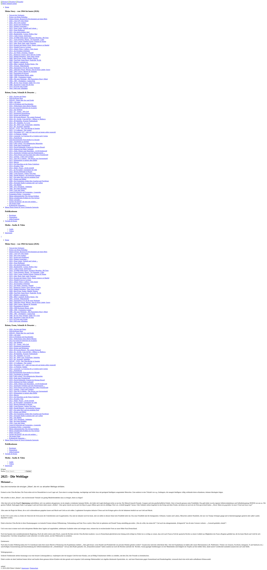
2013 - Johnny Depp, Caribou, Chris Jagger (23, 49)
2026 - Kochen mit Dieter (17, 96)
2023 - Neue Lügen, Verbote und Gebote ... (23, 28)
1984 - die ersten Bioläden (17, 188)
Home (7, 7)
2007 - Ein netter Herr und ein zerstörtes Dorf (24, 177)
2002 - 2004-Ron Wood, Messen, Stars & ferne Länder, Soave (29, 70)
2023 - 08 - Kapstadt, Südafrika (19, 126)
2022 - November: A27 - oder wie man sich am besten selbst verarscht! (32, 132)
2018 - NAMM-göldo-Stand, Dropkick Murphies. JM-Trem (28, 38)
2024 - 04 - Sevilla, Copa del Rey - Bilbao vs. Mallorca (27, 119)
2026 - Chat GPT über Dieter (18, 21)
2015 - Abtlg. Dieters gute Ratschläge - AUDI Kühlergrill (28, 151)
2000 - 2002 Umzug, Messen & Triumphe (23, 71)
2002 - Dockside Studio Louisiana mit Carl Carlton (26, 183)
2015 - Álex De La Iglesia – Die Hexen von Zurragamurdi (28, 158)
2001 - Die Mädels (15, 185)
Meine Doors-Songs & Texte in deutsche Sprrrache (22, 207)
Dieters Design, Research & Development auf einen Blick (28, 19)
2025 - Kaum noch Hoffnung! (19, 24)
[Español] (19, 2)
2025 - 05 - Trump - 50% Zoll (19, 111)
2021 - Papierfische (15, 138)
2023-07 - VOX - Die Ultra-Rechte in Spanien (24, 128)
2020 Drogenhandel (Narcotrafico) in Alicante (24, 140)
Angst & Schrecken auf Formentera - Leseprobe (25, 192)
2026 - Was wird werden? (17, 23)
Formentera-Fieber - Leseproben (19, 194)
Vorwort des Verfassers (16, 15)
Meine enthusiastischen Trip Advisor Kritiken (24, 196)
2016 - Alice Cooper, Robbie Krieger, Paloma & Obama (27, 41)
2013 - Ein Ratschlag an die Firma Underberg (24, 164)
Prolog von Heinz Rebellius (18, 17)
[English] (12, 2)
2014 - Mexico (14, 162)
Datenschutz (34, 568)
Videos (11, 231)
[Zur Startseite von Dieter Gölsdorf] (9, 3)
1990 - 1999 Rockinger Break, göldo (21, 75)
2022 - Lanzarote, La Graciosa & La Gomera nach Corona (28, 136)
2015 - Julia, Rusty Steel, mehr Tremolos (22, 43)
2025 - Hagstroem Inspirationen (19, 113)
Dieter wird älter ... (15, 200)
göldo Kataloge (14, 219)
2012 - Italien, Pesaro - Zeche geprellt (21, 168)
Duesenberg (13, 217)
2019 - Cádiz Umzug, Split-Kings (20, 36)
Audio (11, 229)
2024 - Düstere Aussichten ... (18, 26)
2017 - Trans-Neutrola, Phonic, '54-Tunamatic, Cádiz (26, 39)
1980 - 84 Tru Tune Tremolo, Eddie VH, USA (24, 83)
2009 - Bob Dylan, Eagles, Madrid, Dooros (23, 58)
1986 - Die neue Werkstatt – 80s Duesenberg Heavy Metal (28, 79)
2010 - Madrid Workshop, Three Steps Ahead (24, 56)
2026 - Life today (15, 102)
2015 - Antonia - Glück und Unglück (21, 156)
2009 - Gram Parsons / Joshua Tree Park (22, 173)
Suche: (3, 471)
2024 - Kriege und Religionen (19, 115)
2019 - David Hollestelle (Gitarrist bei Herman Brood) (27, 147)
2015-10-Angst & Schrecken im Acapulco (23, 108)
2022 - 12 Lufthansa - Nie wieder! (20, 130)
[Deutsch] (4, 2)
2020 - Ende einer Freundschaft (19, 145)
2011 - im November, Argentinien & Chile (23, 170)
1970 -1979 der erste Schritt (18, 86)
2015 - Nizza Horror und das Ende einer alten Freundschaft (28, 155)
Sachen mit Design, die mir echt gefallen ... (23, 202)
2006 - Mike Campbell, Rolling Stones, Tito (23, 64)
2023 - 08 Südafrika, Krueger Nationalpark (23, 121)
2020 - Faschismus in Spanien (19, 141)
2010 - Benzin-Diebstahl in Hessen (20, 172)
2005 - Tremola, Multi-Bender (19, 66)
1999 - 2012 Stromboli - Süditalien (20, 187)
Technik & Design (11, 221)
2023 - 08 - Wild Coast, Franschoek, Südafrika (24, 125)
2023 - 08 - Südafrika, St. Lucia (19, 123)
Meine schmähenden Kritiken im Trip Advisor (24, 198)
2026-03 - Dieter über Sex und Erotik (21, 100)
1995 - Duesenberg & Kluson (19, 73)
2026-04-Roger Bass (16, 98)
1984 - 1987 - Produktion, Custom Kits (22, 81)
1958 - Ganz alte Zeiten (17, 190)
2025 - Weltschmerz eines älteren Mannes (23, 106)
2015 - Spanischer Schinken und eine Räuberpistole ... (27, 153)
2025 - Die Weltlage (15, 110)
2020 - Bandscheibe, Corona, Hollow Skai (23, 34)
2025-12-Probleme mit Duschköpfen (21, 104)
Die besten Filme (14, 203)
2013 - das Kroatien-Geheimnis (19, 51)
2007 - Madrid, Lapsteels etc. (18, 62)
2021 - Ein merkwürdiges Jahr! (19, 32)
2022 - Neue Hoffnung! (17, 30)
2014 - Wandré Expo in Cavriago (20, 47)
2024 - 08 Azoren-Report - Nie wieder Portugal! (25, 117)
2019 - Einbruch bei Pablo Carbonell (21, 149)
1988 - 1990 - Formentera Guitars (20, 77)
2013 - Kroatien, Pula (16, 166)
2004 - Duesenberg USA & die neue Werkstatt (24, 68)
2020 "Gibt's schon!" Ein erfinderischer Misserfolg (26, 143)
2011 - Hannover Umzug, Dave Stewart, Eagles (25, 54)
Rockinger (12, 215)
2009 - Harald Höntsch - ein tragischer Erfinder (24, 175)
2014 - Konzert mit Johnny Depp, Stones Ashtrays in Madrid (29, 45)
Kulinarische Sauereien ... (17, 205)
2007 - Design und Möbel (17, 179)
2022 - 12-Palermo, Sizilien (18, 134)
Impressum (8, 233)
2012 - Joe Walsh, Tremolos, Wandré (21, 53)
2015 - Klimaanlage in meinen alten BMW (23, 160)
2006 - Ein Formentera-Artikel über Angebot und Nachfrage (29, 181)
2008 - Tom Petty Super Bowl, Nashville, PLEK (25, 60)
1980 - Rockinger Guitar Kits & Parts (21, 85)
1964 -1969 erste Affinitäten (18, 88)
